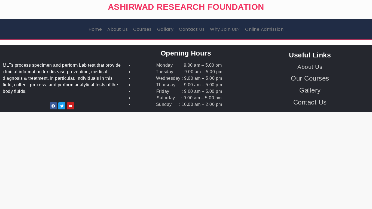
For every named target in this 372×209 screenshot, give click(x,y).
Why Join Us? (225, 29)
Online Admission (264, 29)
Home (95, 29)
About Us (117, 29)
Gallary (165, 29)
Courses (142, 29)
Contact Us (192, 29)
